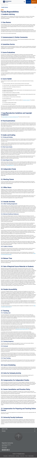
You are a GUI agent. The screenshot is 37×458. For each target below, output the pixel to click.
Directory (28, 1)
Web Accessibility (31, 455)
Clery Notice (17, 455)
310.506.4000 (4, 447)
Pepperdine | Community (6, 0)
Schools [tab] (3, 431)
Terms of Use (22, 455)
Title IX (26, 455)
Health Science (4, 7)
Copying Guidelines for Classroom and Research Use (10, 116)
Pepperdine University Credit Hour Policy (22, 329)
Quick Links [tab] (4, 428)
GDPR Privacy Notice (11, 455)
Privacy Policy (5, 455)
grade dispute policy (10, 165)
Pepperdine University (21, 453)
